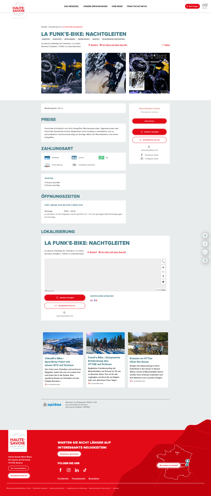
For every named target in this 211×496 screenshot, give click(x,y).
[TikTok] (85, 470)
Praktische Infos (137, 6)
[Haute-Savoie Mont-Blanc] (18, 9)
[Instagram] (69, 470)
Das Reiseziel (71, 6)
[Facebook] (60, 470)
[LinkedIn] (77, 470)
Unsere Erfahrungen (95, 6)
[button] (61, 73)
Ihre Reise (117, 6)
